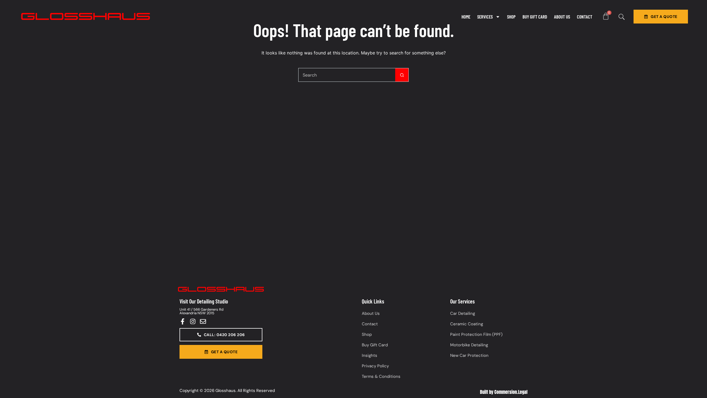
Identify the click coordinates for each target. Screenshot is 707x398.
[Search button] (401, 75)
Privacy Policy (375, 366)
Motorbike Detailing (469, 345)
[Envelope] (203, 321)
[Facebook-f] (183, 321)
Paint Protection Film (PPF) (476, 334)
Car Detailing (462, 313)
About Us (562, 16)
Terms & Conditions (381, 376)
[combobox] (347, 75)
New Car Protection (469, 355)
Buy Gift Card (535, 16)
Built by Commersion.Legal (503, 392)
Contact (584, 16)
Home (465, 16)
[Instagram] (193, 321)
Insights (369, 355)
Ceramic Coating (466, 324)
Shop (511, 16)
